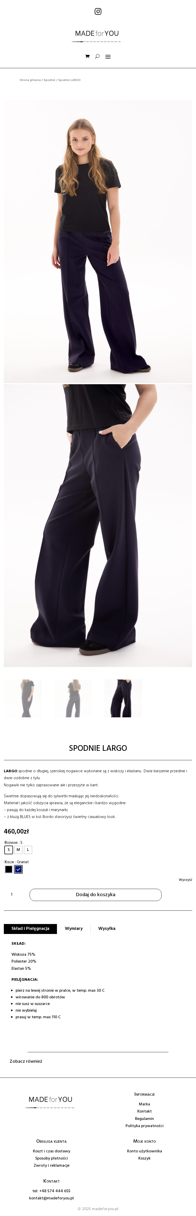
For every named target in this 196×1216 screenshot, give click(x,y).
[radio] (9, 850)
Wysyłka (106, 928)
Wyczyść (185, 880)
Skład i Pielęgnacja (30, 928)
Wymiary (74, 928)
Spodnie (49, 80)
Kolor (9, 862)
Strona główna (30, 80)
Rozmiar (11, 843)
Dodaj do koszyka (95, 895)
